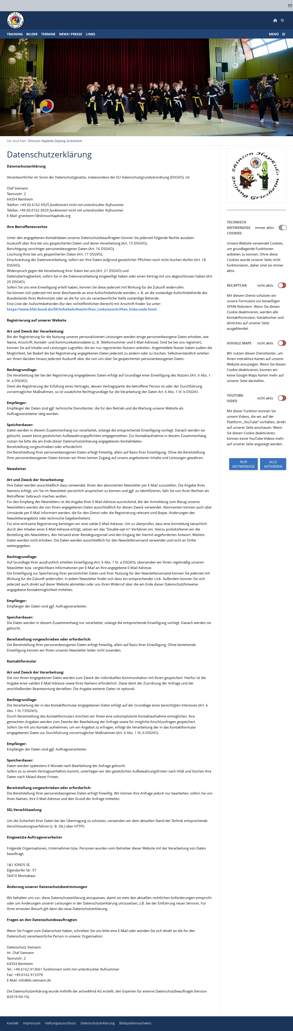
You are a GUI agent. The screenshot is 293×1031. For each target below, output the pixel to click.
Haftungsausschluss (60, 1023)
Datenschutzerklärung (98, 1023)
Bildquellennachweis (135, 1023)
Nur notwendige (243, 464)
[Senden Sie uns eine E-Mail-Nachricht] (290, 5)
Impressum (32, 1023)
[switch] (282, 285)
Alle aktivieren (273, 464)
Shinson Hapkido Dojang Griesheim (55, 141)
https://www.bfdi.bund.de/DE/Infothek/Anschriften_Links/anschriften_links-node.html (82, 309)
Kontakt (13, 1023)
